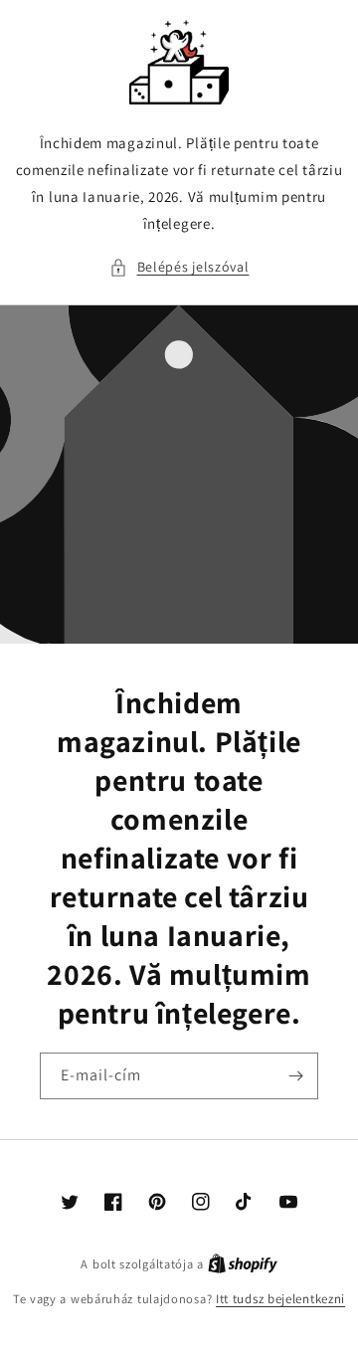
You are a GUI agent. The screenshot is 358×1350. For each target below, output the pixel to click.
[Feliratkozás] (295, 1076)
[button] (179, 267)
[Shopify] (242, 1263)
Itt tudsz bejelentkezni (280, 1298)
